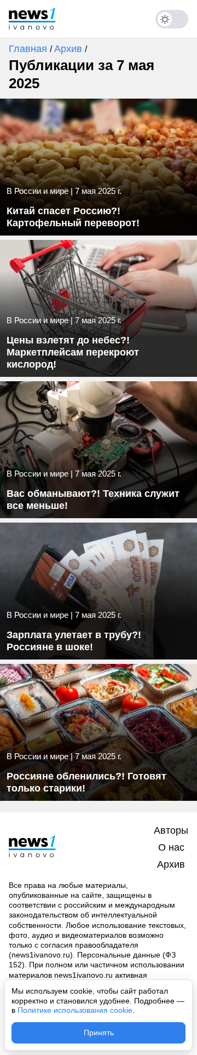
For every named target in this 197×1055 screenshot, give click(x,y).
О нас (171, 847)
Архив (69, 48)
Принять (99, 1032)
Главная (29, 48)
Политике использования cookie (75, 1010)
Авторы (171, 830)
